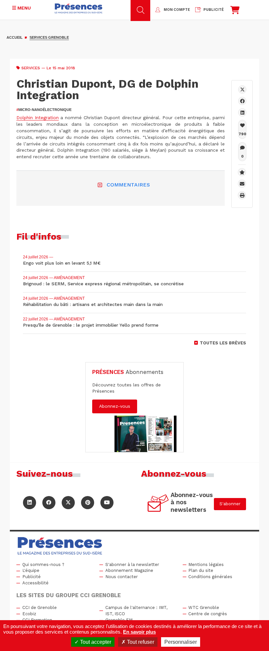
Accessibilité (35, 582)
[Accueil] (78, 8)
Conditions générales (210, 576)
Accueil (15, 37)
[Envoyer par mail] (242, 184)
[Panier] (234, 11)
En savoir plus (139, 632)
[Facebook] (242, 101)
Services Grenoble (49, 37)
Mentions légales (206, 564)
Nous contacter (121, 576)
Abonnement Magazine (129, 570)
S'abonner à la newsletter (132, 564)
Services (30, 68)
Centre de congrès (207, 613)
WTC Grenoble (203, 607)
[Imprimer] (242, 195)
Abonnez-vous (114, 406)
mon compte (177, 10)
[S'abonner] (158, 504)
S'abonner (229, 503)
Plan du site (200, 570)
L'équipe (30, 570)
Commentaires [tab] (128, 185)
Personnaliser (180, 642)
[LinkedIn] (29, 502)
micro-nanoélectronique (44, 110)
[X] (242, 89)
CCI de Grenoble (39, 607)
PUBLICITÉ (213, 10)
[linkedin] (242, 112)
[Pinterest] (87, 502)
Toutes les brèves (223, 342)
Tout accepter (95, 642)
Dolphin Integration (37, 117)
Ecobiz (29, 613)
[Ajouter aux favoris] (242, 172)
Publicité (31, 576)
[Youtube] (107, 502)
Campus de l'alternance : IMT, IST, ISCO (136, 610)
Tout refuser (140, 642)
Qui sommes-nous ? (43, 564)
